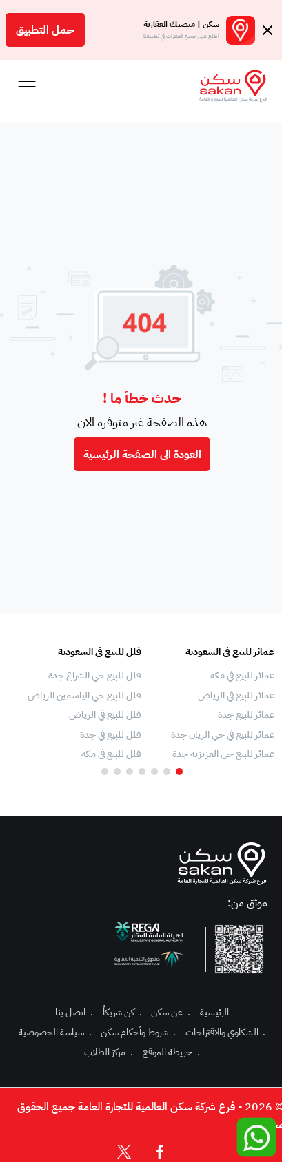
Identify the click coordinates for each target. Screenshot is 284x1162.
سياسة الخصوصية (55, 1032)
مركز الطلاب (108, 1052)
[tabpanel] (214, 703)
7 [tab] (104, 771)
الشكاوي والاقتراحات (225, 1032)
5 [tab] (129, 771)
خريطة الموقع (171, 1052)
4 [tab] (142, 771)
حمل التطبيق (45, 30)
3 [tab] (154, 771)
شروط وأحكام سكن (138, 1032)
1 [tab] (179, 771)
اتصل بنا (74, 1012)
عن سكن (170, 1012)
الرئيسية (214, 1012)
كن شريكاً (122, 1012)
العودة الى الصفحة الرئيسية (142, 454)
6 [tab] (117, 771)
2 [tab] (166, 771)
